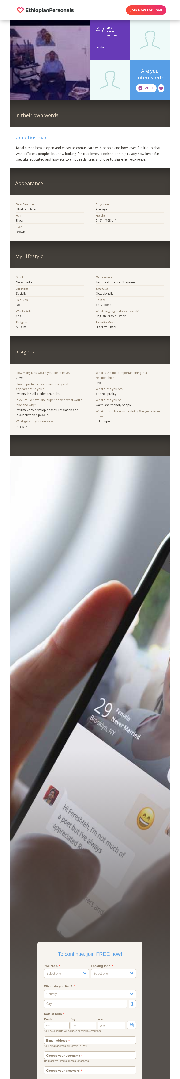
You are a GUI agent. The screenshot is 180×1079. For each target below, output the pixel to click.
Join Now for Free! (146, 10)
